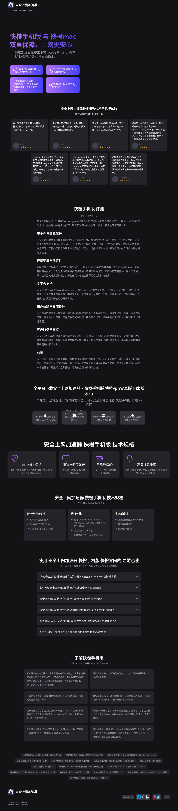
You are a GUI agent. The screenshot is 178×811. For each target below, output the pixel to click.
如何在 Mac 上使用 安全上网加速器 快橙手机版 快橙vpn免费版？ (74, 631)
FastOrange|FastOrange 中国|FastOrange (126, 766)
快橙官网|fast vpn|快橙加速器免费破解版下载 (42, 755)
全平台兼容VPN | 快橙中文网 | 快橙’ (32, 761)
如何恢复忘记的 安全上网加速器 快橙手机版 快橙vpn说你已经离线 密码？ (78, 620)
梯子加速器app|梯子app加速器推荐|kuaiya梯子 (148, 772)
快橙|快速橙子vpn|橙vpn (150, 761)
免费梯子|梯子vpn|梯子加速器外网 (74, 772)
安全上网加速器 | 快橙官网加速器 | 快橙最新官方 (114, 761)
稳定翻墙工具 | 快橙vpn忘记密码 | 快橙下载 (84, 755)
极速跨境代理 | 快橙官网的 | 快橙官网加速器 (70, 761)
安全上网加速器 (20, 10)
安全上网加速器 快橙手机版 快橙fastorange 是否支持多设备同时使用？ (77, 609)
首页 (9, 10)
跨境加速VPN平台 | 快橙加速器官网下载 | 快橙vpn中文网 (131, 755)
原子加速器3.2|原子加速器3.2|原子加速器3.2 (89, 778)
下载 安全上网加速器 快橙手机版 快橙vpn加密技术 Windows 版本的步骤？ (79, 576)
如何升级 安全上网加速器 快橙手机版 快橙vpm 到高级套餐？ (72, 587)
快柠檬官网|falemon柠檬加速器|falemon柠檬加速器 (81, 766)
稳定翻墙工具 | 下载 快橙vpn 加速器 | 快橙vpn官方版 (32, 772)
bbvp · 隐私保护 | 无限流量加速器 (108, 772)
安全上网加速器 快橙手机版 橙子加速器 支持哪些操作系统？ (71, 598)
